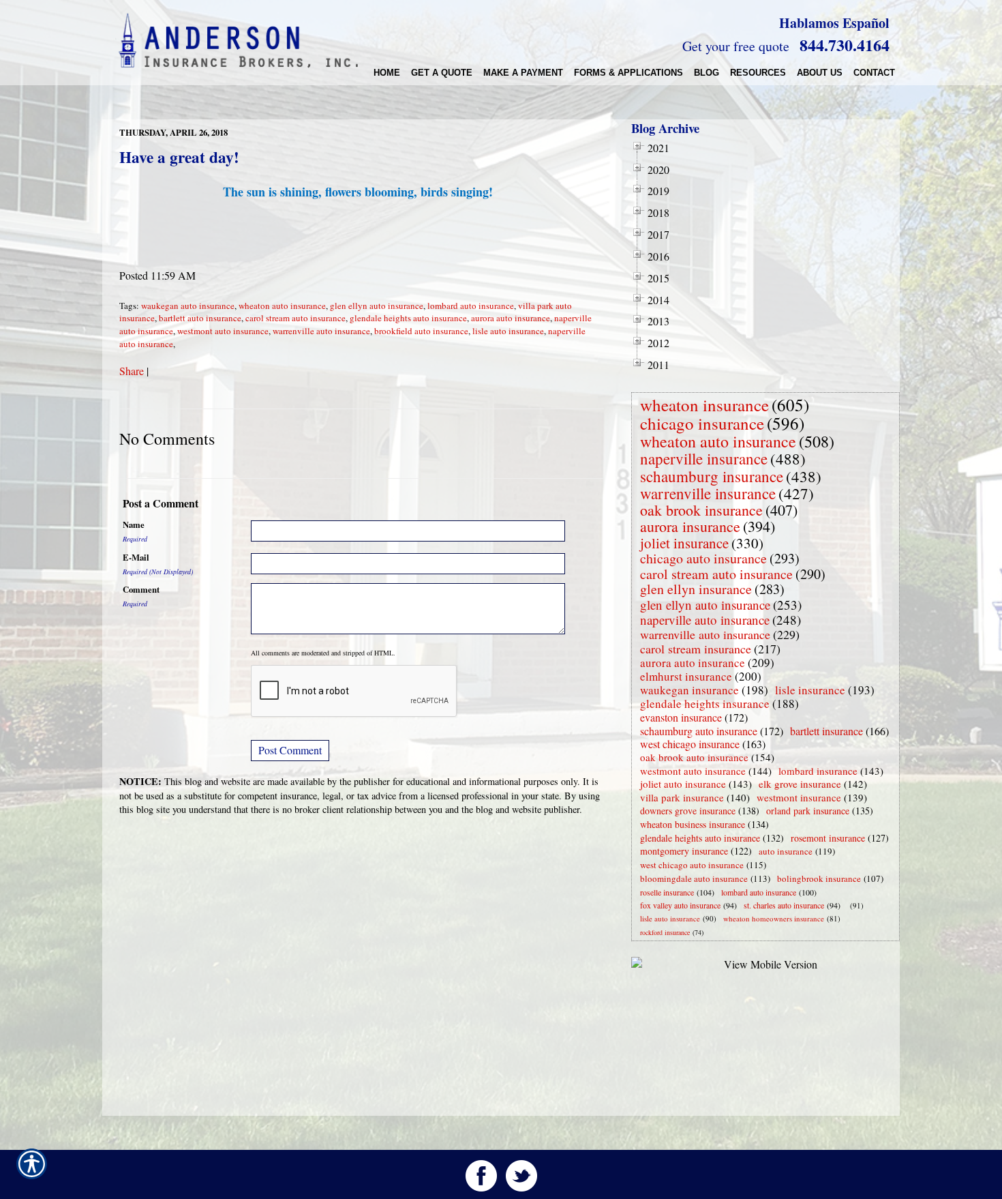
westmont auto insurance (223, 331)
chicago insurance (702, 423)
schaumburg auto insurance (698, 731)
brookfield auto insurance (421, 331)
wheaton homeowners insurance (773, 918)
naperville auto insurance (705, 619)
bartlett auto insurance (200, 318)
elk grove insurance (800, 783)
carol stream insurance (695, 648)
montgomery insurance (684, 850)
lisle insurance (810, 690)
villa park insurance (682, 797)
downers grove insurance (687, 810)
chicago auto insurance (703, 558)
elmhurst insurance (686, 676)
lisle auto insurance (508, 331)
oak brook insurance (701, 510)
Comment (141, 589)
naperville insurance (704, 458)
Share (131, 371)
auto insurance (786, 851)
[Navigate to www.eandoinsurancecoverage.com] (847, 905)
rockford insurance (665, 932)
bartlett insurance (826, 731)
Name (134, 524)
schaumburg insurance (711, 476)
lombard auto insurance (470, 305)
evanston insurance (681, 717)
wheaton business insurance (692, 824)
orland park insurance (807, 810)
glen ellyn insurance (696, 589)
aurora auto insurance (510, 318)
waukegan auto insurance (187, 305)
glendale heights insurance (705, 703)
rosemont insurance (828, 837)
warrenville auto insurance (321, 331)
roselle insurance (667, 892)
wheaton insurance (704, 405)
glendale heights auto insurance (408, 318)
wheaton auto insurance (282, 305)
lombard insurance (817, 771)
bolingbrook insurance (819, 878)
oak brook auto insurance (694, 757)
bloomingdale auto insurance (694, 878)
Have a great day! (179, 156)
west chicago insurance (690, 744)
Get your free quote (735, 46)
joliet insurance (684, 542)
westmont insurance (799, 797)
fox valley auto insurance (680, 905)
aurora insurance (690, 526)
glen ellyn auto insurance (376, 305)
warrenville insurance (708, 493)
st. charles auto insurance (784, 905)
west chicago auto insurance (692, 865)
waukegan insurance (689, 690)
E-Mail (136, 557)
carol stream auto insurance (295, 318)
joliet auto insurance (683, 783)
